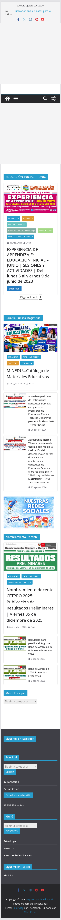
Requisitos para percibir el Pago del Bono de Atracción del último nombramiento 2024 (40, 647)
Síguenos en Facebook (20, 739)
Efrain (28, 242)
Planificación (45, 230)
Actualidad (13, 218)
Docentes (28, 218)
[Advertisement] (30, 53)
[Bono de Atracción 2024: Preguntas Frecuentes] (15, 675)
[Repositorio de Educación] (8, 98)
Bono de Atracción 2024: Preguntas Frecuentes (38, 672)
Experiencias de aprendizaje (21, 230)
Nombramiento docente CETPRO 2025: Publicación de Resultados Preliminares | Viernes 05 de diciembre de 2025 (30, 605)
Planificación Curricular (20, 237)
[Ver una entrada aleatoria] (53, 98)
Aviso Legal (10, 841)
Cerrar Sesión (11, 789)
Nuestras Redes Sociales (18, 855)
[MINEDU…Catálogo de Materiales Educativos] (30, 338)
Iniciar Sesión (11, 781)
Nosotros (9, 848)
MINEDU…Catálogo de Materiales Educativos (28, 373)
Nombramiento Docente (19, 582)
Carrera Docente (31, 357)
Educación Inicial (16, 224)
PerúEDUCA (27, 363)
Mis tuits (8, 875)
